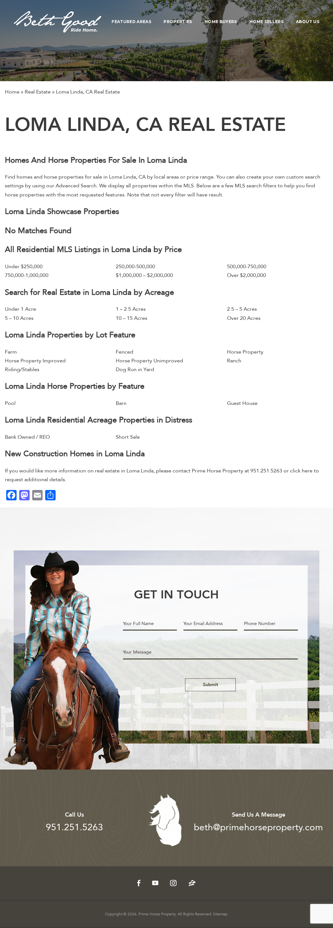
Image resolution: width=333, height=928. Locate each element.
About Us (307, 22)
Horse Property (245, 352)
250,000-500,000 (135, 266)
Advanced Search (76, 185)
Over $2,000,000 (246, 275)
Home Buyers (221, 22)
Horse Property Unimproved (149, 360)
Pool (10, 403)
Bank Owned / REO (27, 437)
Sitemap (220, 914)
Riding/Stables (22, 369)
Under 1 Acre (20, 309)
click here (301, 470)
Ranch (234, 360)
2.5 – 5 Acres (242, 309)
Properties (178, 22)
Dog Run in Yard (135, 369)
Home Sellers (266, 22)
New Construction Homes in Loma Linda (75, 453)
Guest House (242, 403)
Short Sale (128, 437)
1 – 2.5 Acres (131, 309)
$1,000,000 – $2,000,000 (144, 275)
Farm (11, 352)
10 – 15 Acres (131, 318)
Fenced (124, 352)
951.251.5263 (266, 470)
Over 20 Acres (243, 318)
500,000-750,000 (246, 266)
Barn (121, 403)
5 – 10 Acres (19, 318)
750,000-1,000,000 (26, 275)
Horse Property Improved (35, 360)
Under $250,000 (24, 266)
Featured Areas (131, 22)
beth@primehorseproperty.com (258, 827)
